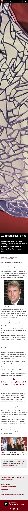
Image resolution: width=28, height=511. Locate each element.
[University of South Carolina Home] (7, 1)
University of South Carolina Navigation (25, 1)
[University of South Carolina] (14, 504)
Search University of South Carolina (22, 1)
